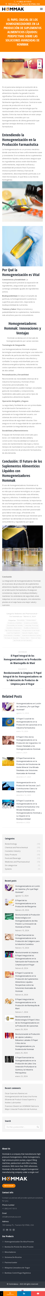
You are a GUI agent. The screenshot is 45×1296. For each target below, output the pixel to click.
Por (15, 616)
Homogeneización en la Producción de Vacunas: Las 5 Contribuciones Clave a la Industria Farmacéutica (28, 787)
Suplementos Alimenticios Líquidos (31, 635)
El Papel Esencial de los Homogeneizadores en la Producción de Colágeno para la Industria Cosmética (27, 939)
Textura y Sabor (25, 638)
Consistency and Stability (30, 623)
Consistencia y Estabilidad (15, 623)
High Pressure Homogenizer (12, 630)
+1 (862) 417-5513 (23, 1)
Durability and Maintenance (31, 628)
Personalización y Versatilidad (12, 635)
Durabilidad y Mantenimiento (14, 628)
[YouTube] (38, 1293)
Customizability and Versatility (15, 625)
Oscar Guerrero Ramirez (15, 1093)
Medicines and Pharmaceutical (13, 61)
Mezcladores (10, 1252)
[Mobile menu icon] (41, 9)
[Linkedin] (24, 1293)
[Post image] (8, 707)
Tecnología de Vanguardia (11, 638)
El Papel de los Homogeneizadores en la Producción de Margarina (25, 903)
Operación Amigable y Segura (30, 633)
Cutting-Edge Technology (31, 625)
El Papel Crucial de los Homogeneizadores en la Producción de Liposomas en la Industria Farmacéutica (29, 723)
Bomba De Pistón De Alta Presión (19, 1247)
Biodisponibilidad (31, 620)
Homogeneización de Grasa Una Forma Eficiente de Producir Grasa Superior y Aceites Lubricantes (21, 1099)
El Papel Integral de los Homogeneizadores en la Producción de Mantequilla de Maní (27, 1004)
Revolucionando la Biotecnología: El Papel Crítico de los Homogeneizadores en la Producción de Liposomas (27, 1021)
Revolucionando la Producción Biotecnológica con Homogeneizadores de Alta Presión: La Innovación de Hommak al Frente (27, 921)
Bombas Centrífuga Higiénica (18, 1273)
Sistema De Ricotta (13, 1257)
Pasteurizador (11, 1262)
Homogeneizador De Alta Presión (19, 1241)
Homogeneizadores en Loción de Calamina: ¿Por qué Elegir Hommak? (28, 706)
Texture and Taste (36, 638)
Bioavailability (21, 620)
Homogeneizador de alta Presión (31, 630)
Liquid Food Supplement (13, 633)
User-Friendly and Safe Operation (23, 640)
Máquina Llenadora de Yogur (17, 1267)
